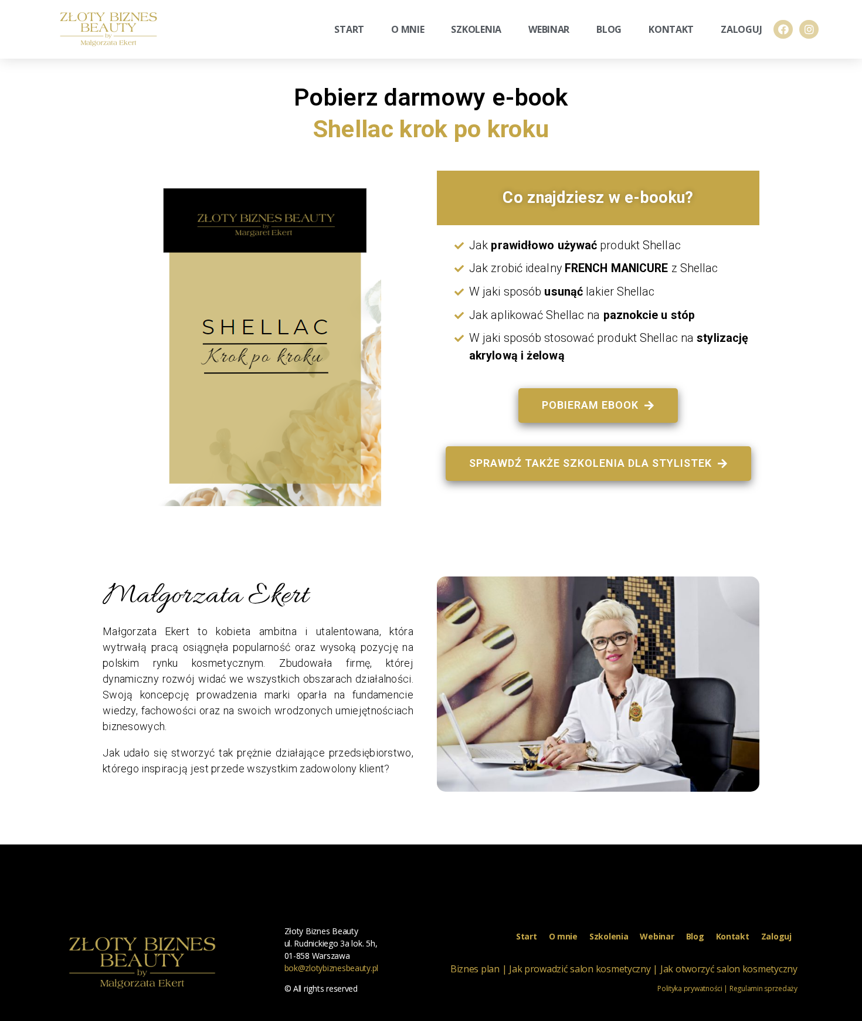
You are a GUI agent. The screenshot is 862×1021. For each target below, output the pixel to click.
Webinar (548, 29)
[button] (598, 405)
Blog (609, 29)
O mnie (407, 29)
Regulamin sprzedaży (762, 988)
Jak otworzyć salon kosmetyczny (728, 968)
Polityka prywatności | (692, 988)
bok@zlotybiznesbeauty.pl (331, 967)
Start (349, 29)
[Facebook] (782, 29)
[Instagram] (808, 29)
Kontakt (671, 29)
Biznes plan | (478, 968)
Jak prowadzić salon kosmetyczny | (583, 968)
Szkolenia (476, 29)
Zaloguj (741, 29)
